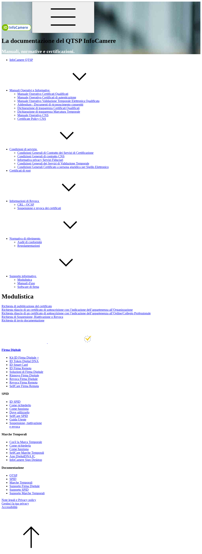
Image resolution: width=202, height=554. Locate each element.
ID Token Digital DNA (24, 361)
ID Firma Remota (20, 368)
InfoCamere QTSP (21, 59)
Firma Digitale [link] (11, 350)
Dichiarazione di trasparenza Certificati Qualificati (48, 108)
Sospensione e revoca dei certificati (39, 208)
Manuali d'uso (26, 283)
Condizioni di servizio (23, 149)
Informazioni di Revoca (24, 201)
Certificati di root (20, 170)
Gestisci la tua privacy (15, 503)
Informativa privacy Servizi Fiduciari (40, 160)
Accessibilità (9, 507)
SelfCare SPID (18, 416)
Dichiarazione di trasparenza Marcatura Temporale (48, 111)
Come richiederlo (20, 405)
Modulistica (24, 279)
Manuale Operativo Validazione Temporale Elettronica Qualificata (58, 101)
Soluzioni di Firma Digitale (26, 371)
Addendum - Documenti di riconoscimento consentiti (50, 104)
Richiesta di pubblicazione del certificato (27, 306)
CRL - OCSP (25, 204)
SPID (12, 479)
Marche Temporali (20, 482)
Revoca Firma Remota (23, 382)
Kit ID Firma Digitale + (24, 357)
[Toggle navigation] (63, 17)
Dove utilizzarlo (19, 412)
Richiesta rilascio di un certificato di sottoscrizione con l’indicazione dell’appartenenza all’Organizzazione (67, 309)
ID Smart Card (18, 364)
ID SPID (15, 401)
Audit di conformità (29, 242)
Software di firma (28, 286)
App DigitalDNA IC (22, 456)
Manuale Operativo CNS (33, 115)
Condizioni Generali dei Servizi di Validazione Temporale (53, 163)
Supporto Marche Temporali (27, 493)
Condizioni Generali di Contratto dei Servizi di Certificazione (55, 152)
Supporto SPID (19, 489)
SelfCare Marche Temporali (26, 452)
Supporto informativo (23, 276)
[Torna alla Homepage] (17, 30)
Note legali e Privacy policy (19, 500)
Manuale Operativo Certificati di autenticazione (46, 97)
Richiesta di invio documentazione (23, 320)
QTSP (13, 475)
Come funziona (19, 408)
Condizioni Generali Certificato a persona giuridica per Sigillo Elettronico (63, 167)
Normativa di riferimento (25, 238)
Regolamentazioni (28, 245)
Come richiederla (20, 445)
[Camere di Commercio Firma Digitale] (25, 342)
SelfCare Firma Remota (24, 386)
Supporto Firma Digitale (24, 486)
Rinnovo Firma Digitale (24, 375)
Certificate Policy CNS (31, 118)
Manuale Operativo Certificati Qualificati (42, 93)
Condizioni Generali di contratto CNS (41, 156)
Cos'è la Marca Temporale (25, 442)
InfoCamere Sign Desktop (25, 459)
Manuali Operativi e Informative (29, 90)
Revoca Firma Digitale (23, 379)
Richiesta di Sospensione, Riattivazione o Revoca (32, 317)
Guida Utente (17, 419)
